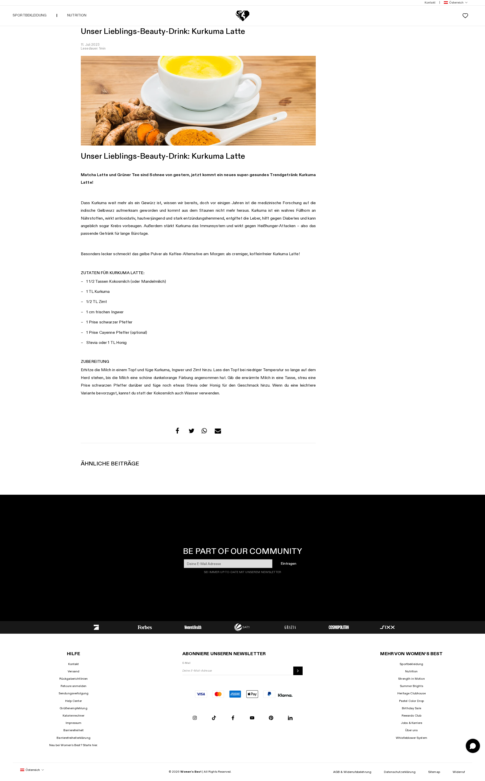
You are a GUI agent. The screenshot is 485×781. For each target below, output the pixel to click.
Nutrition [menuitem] (76, 15)
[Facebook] (233, 718)
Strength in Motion (411, 679)
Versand (73, 671)
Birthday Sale (411, 708)
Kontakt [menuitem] (430, 3)
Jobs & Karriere (411, 723)
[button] (455, 2)
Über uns (411, 730)
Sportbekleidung (411, 664)
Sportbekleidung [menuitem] (29, 15)
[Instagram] (194, 718)
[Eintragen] (298, 671)
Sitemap (434, 772)
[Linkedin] (290, 718)
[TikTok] (214, 718)
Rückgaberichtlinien (73, 679)
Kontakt (73, 664)
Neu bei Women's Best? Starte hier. (73, 745)
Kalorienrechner (74, 716)
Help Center (73, 701)
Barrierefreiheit (73, 730)
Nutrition (411, 671)
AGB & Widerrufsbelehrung (352, 772)
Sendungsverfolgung (74, 693)
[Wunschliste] (465, 15)
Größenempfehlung (73, 708)
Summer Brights (411, 686)
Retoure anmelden (73, 686)
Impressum (73, 723)
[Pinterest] (271, 718)
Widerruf (459, 772)
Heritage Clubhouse (411, 693)
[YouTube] (252, 718)
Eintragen (288, 563)
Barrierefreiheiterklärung (73, 738)
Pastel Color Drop (411, 701)
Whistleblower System (411, 738)
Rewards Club (412, 716)
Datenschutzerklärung (400, 772)
